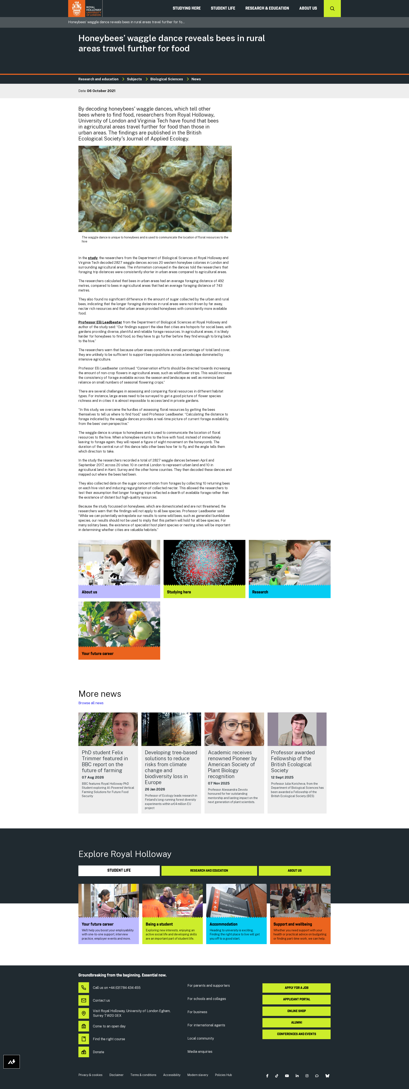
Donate (98, 1052)
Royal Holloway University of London (85, 8)
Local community (200, 1038)
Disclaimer (116, 1075)
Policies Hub (223, 1075)
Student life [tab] (119, 871)
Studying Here (187, 8)
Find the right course (109, 1039)
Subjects (134, 79)
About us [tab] (295, 871)
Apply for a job (296, 988)
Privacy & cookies (90, 1075)
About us (308, 8)
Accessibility (171, 1075)
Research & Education (267, 8)
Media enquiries (199, 1052)
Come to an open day (109, 1026)
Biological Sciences (166, 79)
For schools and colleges (206, 999)
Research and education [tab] (209, 871)
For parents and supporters (208, 986)
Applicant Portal (296, 999)
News (196, 79)
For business (197, 1012)
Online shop (296, 1011)
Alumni (296, 1022)
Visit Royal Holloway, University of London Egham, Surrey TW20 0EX (131, 1013)
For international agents (206, 1025)
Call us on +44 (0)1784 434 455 (117, 988)
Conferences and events (296, 1034)
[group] (108, 763)
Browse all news (91, 703)
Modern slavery (197, 1075)
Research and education (98, 79)
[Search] (332, 8)
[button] (267, 1076)
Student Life (223, 8)
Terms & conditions (143, 1075)
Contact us (101, 1000)
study (93, 258)
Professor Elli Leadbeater (100, 322)
